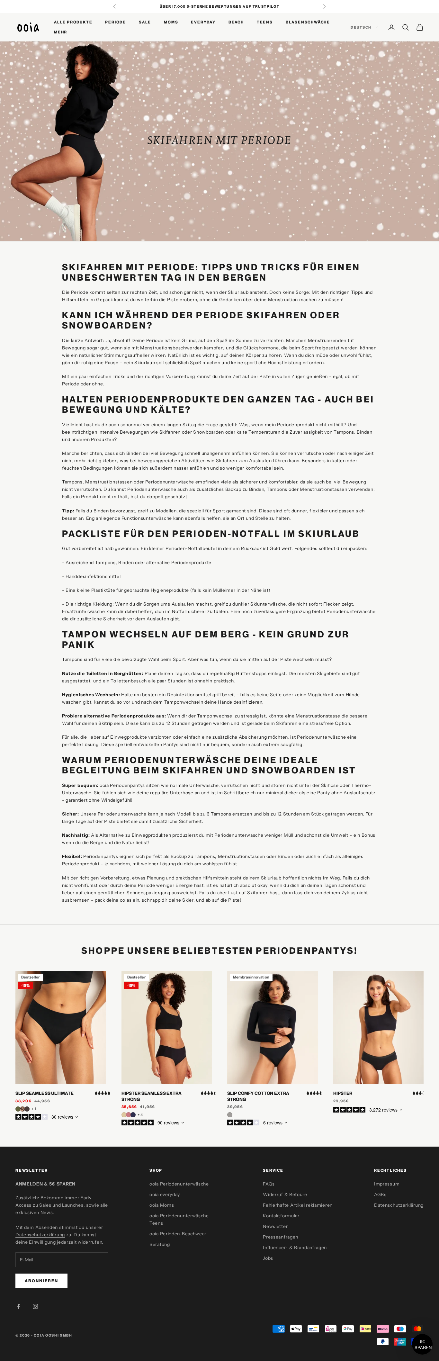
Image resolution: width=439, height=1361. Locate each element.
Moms (171, 22)
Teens (265, 22)
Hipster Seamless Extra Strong (151, 1096)
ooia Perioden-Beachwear (177, 1234)
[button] (422, 1344)
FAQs (269, 1184)
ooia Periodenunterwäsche (179, 1184)
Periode (115, 22)
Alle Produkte (73, 22)
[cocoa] (27, 1109)
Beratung (159, 1244)
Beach (236, 22)
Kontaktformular (281, 1216)
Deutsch (361, 27)
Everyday (203, 22)
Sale (145, 22)
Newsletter (275, 1226)
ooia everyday (164, 1194)
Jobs (268, 1258)
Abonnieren (41, 1280)
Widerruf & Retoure (285, 1194)
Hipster (343, 1093)
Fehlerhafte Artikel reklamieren (298, 1205)
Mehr (60, 32)
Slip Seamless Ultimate (44, 1093)
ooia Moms (161, 1205)
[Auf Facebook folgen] (18, 1306)
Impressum (386, 1184)
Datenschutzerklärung (40, 1235)
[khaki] (18, 1109)
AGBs (380, 1194)
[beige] (124, 1114)
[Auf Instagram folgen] (35, 1306)
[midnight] (133, 1114)
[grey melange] (229, 1114)
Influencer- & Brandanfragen (295, 1247)
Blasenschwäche (308, 22)
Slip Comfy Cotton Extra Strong (258, 1096)
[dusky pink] (128, 1114)
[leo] (22, 1109)
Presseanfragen (280, 1237)
